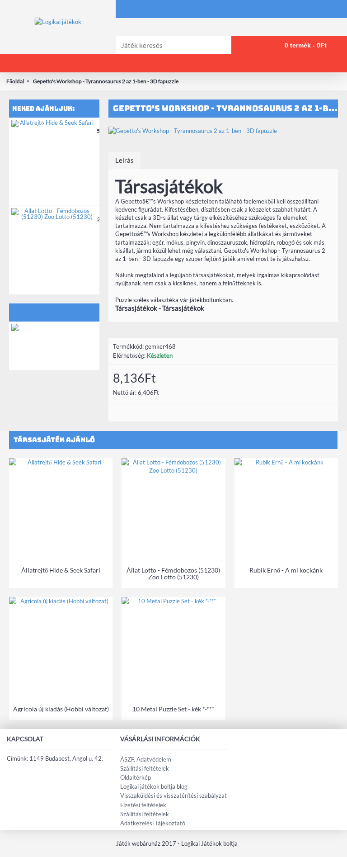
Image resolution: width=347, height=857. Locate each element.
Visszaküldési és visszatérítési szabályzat (173, 795)
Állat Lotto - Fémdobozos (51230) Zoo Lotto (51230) (173, 573)
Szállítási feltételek (144, 768)
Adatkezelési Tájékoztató (152, 823)
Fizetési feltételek (143, 805)
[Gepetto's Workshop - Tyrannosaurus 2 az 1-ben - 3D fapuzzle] (223, 131)
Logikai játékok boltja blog (154, 786)
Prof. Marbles (73, 328)
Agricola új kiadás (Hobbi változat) (61, 709)
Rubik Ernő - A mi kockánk (286, 570)
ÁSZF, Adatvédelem (145, 759)
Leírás (124, 160)
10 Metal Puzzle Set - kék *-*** (173, 709)
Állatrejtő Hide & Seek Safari (60, 570)
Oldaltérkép (135, 777)
